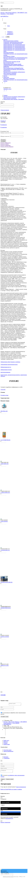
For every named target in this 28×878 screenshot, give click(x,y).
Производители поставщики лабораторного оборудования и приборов (14, 72)
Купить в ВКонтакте (6, 142)
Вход (8, 25)
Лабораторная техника (6, 369)
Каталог (5, 39)
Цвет (2, 810)
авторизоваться (9, 818)
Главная (5, 95)
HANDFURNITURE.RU (7, 582)
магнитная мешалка (5, 372)
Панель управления (5, 822)
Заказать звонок (9, 779)
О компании (12, 78)
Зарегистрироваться (8, 751)
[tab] (11, 808)
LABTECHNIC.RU (5, 492)
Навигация (6, 77)
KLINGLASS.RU (5, 636)
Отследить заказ (7, 750)
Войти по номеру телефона (15, 789)
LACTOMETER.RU (5, 440)
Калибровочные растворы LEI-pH (11, 61)
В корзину (3, 139)
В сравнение (4, 127)
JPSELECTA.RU (5, 665)
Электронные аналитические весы (9, 364)
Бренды (5, 75)
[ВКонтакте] (6, 729)
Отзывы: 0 (3, 120)
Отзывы (5, 743)
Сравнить (10, 33)
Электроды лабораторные (9, 74)
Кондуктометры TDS (8, 62)
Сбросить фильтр (5, 110)
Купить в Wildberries (5, 145)
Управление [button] (4, 814)
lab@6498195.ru (4, 16)
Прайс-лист (6, 740)
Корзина (9, 31)
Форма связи (6, 744)
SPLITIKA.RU (4, 411)
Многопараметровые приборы (10, 40)
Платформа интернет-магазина (8, 876)
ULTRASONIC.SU (5, 550)
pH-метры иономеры (8, 52)
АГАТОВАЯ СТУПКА (9, 56)
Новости (5, 741)
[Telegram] (6, 730)
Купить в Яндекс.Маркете (7, 146)
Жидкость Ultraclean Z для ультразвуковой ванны (15, 57)
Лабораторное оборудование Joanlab (12, 64)
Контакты (5, 78)
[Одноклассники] (6, 732)
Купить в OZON (5, 144)
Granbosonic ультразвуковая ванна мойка (13, 42)
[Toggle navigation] (8, 37)
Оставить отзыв (4, 395)
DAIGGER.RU (4, 521)
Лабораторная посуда (6, 367)
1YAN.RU (3, 389)
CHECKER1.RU (5, 463)
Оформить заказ (7, 88)
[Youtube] (6, 733)
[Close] (2, 6)
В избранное (4, 124)
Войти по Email (4, 789)
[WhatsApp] (6, 734)
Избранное (10, 34)
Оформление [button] (4, 808)
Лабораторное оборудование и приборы (10, 361)
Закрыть (3, 779)
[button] (3, 18)
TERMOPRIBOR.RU (6, 607)
